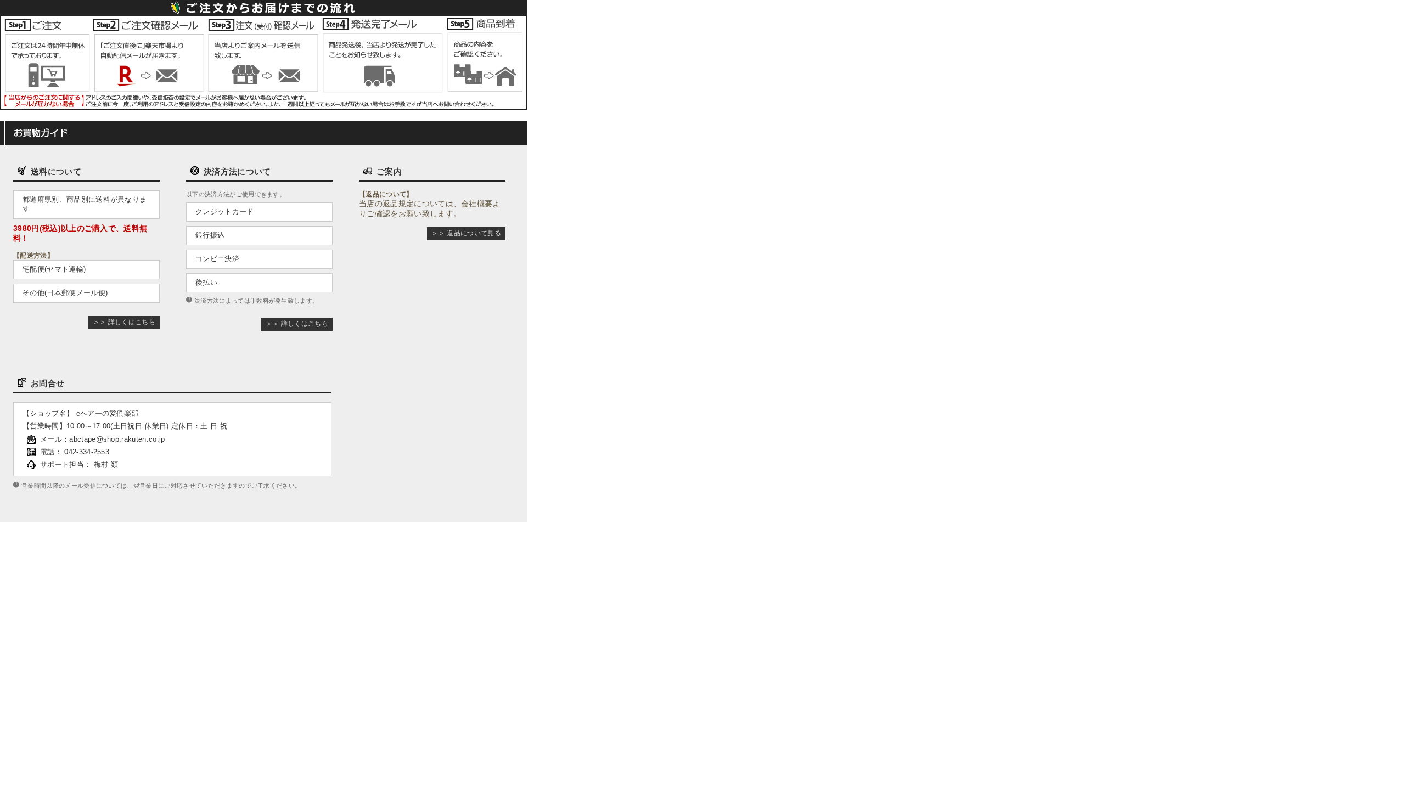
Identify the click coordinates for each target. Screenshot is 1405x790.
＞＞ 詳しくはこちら (124, 322)
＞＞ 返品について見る (466, 233)
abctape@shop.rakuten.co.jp (117, 439)
